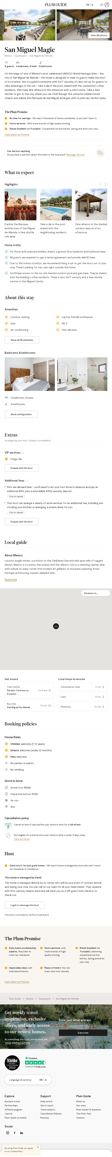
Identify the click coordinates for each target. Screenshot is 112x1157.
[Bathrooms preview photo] (82, 374)
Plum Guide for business (88, 1109)
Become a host (12, 1101)
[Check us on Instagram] (7, 1133)
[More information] (23, 453)
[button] (56, 4)
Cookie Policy (17, 1151)
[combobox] (95, 593)
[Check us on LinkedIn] (21, 1133)
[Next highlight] (105, 184)
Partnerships (11, 1105)
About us (80, 1101)
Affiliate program (13, 1109)
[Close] (38, 1147)
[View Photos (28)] (27, 25)
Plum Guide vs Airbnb (15, 1117)
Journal (8, 1113)
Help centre (46, 1101)
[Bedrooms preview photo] (30, 374)
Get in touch (46, 1105)
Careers (80, 1117)
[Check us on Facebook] (15, 1133)
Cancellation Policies (51, 1113)
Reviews (44, 1117)
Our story (81, 1105)
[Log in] (104, 5)
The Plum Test (83, 1113)
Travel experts (47, 1109)
